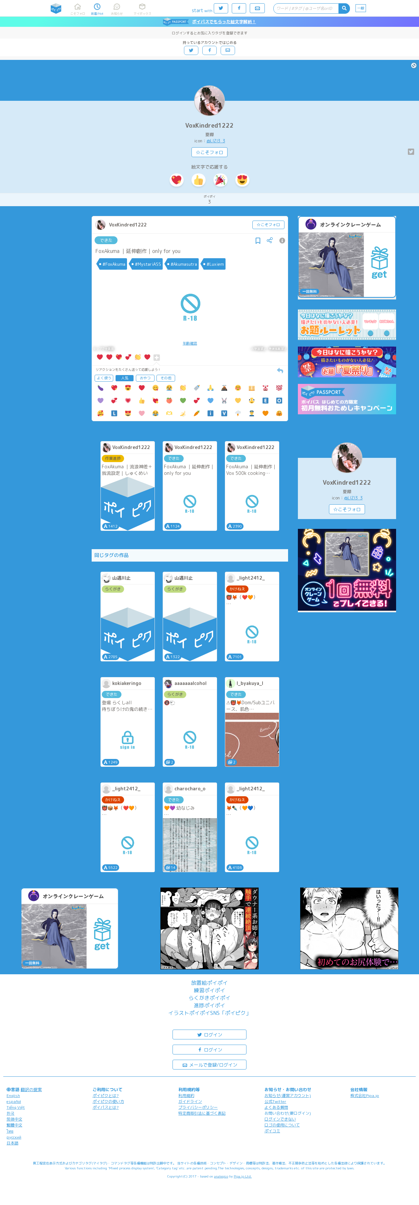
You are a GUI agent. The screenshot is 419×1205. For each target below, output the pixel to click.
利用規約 (186, 1095)
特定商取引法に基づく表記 (202, 1113)
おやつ (145, 378)
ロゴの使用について (282, 1125)
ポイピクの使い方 (108, 1101)
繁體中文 (14, 1125)
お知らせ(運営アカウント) (287, 1095)
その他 (165, 378)
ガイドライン (190, 1101)
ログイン (212, 1035)
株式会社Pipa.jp (364, 1095)
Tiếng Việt (16, 1107)
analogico (221, 1176)
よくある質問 (276, 1107)
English (13, 1095)
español (14, 1101)
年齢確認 (190, 343)
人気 (124, 378)
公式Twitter (275, 1101)
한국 (10, 1113)
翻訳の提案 (31, 1089)
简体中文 (14, 1119)
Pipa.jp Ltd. (243, 1176)
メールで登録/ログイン (212, 1065)
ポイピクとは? (106, 1095)
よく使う (104, 378)
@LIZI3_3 (216, 141)
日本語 (12, 1143)
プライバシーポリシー (198, 1107)
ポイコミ (272, 1131)
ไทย (10, 1131)
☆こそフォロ (209, 152)
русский (14, 1137)
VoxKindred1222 (209, 125)
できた (106, 240)
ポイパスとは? (106, 1107)
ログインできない (280, 1119)
